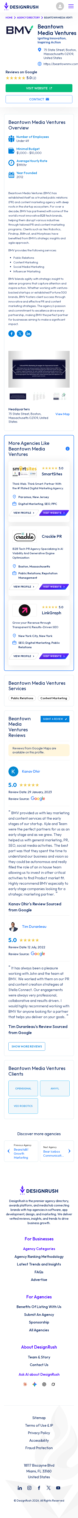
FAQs (39, 1272)
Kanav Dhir (31, 771)
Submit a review (53, 718)
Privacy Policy (39, 1433)
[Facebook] (39, 1488)
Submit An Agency (39, 1314)
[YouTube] (58, 1488)
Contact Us (39, 1365)
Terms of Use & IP (39, 1425)
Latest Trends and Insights (39, 1264)
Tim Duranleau (34, 926)
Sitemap (39, 1418)
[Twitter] (49, 1488)
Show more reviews (27, 1046)
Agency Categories (39, 1249)
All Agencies (39, 1330)
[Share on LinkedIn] (28, 333)
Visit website (37, 88)
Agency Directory (28, 17)
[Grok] (53, 1384)
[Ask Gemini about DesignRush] (34, 1384)
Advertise (39, 1280)
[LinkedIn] (20, 1488)
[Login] (60, 6)
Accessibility (39, 1440)
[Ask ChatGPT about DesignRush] (44, 1384)
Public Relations (22, 698)
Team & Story (39, 1357)
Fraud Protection (39, 1448)
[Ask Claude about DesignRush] (25, 1384)
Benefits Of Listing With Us (39, 1307)
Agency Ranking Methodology (39, 1256)
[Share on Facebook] (11, 333)
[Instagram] (29, 1488)
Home (9, 17)
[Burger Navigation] (71, 6)
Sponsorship (39, 1322)
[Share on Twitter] (20, 333)
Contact (36, 99)
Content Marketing (53, 698)
